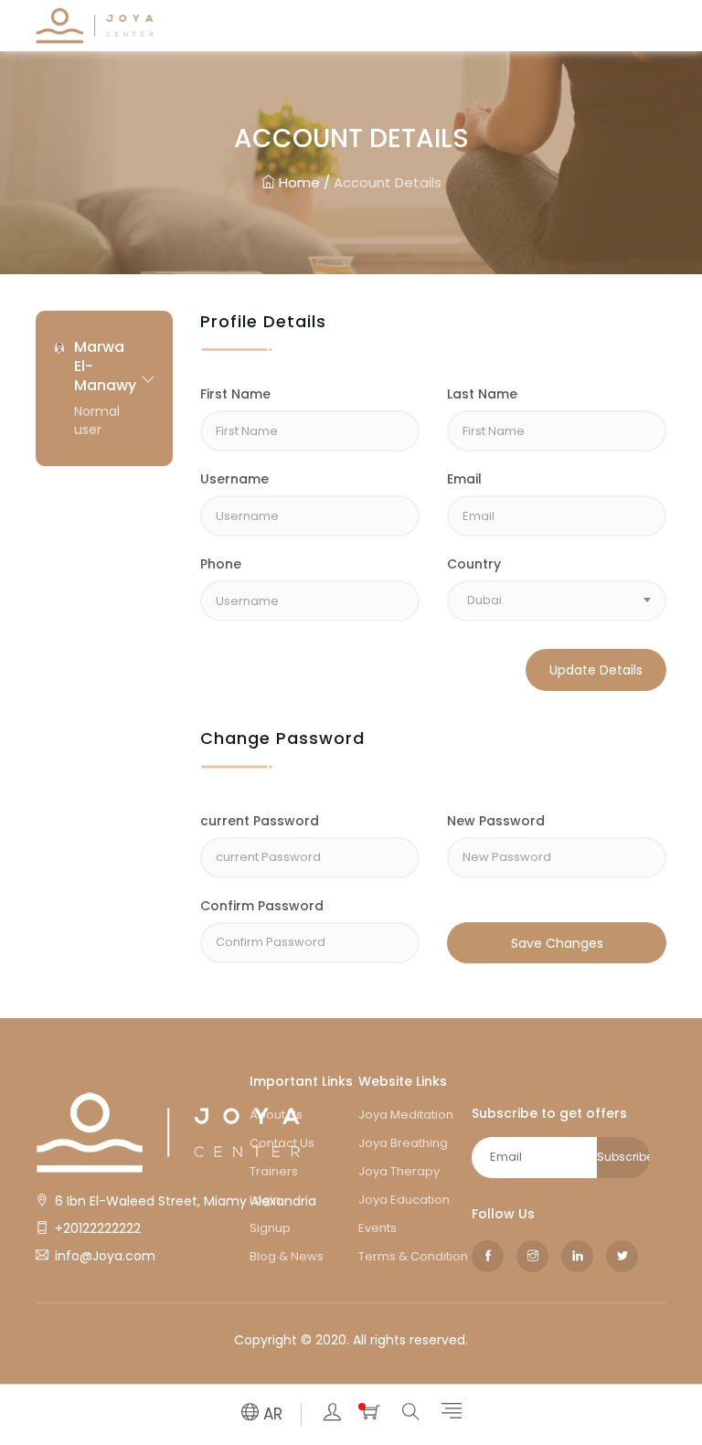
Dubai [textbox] (484, 600)
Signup (270, 1228)
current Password (259, 821)
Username (234, 479)
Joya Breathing (403, 1143)
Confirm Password (262, 906)
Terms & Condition (413, 1256)
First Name (235, 394)
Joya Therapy (399, 1171)
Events (377, 1228)
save (463, 906)
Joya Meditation (405, 1114)
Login (265, 1199)
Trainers (274, 1171)
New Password (496, 821)
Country (474, 564)
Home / (302, 183)
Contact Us (282, 1143)
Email (464, 479)
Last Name (482, 394)
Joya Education (404, 1199)
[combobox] (556, 601)
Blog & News (287, 1256)
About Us (276, 1114)
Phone (220, 564)
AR (270, 1414)
